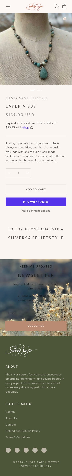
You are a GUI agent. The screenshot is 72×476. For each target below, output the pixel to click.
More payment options (36, 210)
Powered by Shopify (36, 466)
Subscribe (36, 326)
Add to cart (36, 189)
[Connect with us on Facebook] (17, 450)
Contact (11, 424)
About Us (11, 418)
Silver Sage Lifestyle (27, 99)
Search (10, 412)
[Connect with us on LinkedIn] (44, 450)
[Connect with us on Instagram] (8, 450)
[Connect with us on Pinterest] (26, 450)
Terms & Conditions (18, 437)
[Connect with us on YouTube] (35, 450)
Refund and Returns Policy (23, 431)
